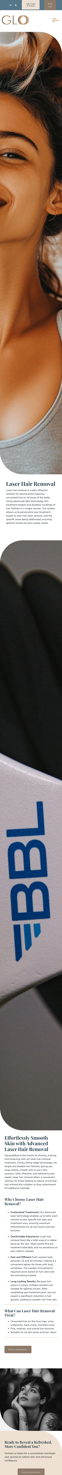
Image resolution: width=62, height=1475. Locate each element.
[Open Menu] (54, 20)
